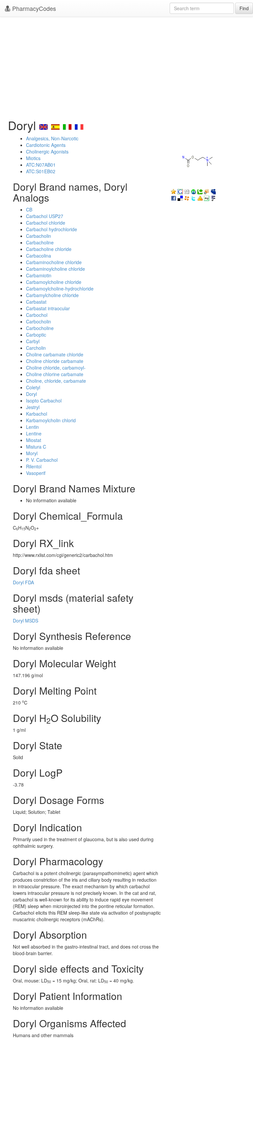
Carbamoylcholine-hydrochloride (60, 288)
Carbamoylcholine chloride (53, 282)
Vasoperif (35, 473)
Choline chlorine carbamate (54, 374)
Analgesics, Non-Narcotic (52, 138)
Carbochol (36, 315)
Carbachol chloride (45, 222)
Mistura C (36, 446)
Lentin (32, 427)
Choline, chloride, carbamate (56, 380)
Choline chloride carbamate (54, 361)
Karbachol (36, 413)
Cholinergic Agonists (47, 151)
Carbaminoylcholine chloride (55, 268)
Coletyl (33, 387)
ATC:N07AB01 (41, 164)
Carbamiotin (38, 275)
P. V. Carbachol (42, 459)
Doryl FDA (23, 582)
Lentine (34, 433)
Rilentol (34, 466)
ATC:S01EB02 (40, 171)
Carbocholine (40, 328)
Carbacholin (38, 236)
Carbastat (36, 301)
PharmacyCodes (33, 8)
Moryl (32, 453)
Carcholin (36, 348)
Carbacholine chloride (48, 249)
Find (244, 8)
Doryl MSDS (25, 620)
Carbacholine (40, 242)
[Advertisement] (126, 66)
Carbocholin (38, 321)
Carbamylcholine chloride (52, 295)
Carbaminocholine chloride (54, 262)
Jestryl (33, 407)
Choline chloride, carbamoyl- (56, 367)
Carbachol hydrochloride (51, 229)
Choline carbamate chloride (54, 354)
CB (29, 209)
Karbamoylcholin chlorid (51, 420)
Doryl (31, 394)
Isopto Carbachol (44, 400)
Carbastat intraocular (48, 308)
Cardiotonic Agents (46, 145)
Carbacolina (38, 255)
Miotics (33, 158)
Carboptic (36, 334)
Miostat (33, 440)
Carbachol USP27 (44, 216)
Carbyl (33, 341)
